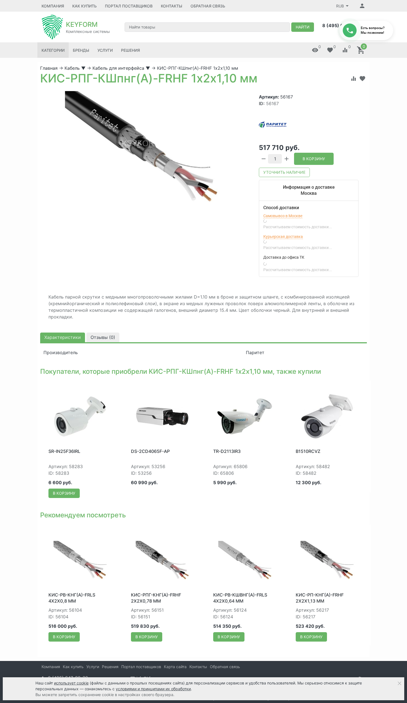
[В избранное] (362, 78)
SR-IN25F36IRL (64, 451)
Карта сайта (175, 666)
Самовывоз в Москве (282, 216)
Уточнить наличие (284, 172)
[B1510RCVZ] (327, 416)
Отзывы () (103, 337)
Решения (130, 50)
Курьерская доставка (283, 236)
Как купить (84, 6)
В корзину (314, 158)
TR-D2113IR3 (227, 451)
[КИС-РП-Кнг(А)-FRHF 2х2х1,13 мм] (327, 559)
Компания (53, 6)
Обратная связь (207, 6)
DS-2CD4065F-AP (150, 451)
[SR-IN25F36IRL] (80, 416)
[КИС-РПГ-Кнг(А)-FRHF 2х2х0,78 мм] (162, 559)
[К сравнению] (353, 78)
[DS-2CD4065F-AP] (162, 416)
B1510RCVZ (308, 451)
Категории (53, 50)
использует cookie (71, 683)
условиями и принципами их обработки (153, 688)
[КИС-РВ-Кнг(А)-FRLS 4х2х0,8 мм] (80, 559)
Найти (303, 27)
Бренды (81, 50)
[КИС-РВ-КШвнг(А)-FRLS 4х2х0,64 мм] (244, 559)
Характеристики (62, 337)
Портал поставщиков (129, 6)
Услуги (105, 50)
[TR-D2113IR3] (244, 416)
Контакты (171, 6)
